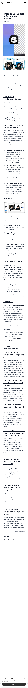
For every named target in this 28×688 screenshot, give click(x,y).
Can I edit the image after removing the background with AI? (13, 407)
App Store (14, 684)
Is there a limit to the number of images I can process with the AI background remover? (14, 433)
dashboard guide (10, 256)
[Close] (25, 678)
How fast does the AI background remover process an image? (13, 512)
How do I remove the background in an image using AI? (13, 355)
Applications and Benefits (13, 261)
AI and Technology (8, 539)
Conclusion (8, 302)
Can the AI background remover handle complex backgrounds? (11, 487)
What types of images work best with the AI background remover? (13, 383)
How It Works (9, 199)
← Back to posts (7, 9)
